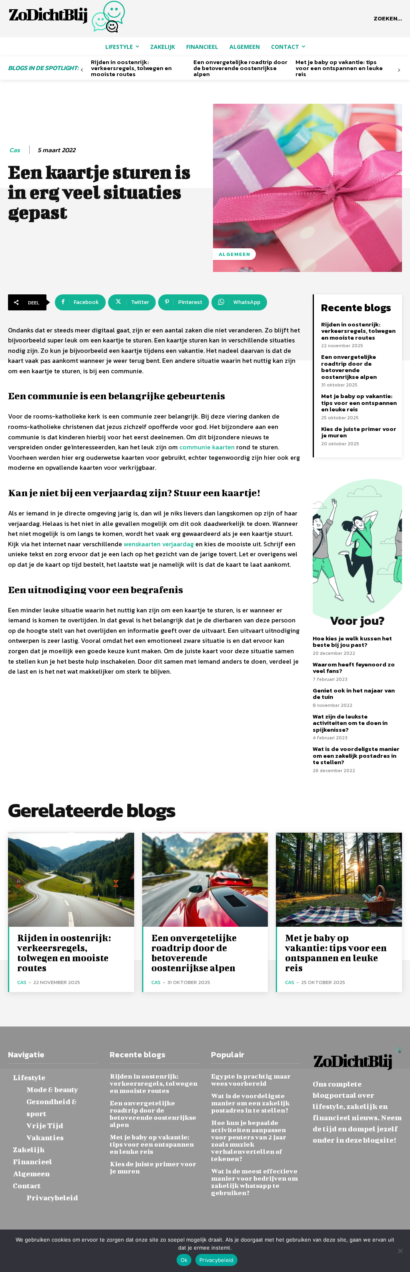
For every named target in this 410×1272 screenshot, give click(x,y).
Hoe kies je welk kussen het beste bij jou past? (352, 642)
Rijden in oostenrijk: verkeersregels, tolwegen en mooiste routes (131, 67)
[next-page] (399, 70)
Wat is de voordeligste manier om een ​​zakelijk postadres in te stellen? (356, 755)
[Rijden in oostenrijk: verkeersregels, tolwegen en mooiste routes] (71, 880)
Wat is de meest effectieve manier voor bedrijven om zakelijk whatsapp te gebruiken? (254, 1181)
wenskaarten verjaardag (159, 544)
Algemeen (234, 254)
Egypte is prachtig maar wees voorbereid (251, 1079)
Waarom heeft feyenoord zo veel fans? (354, 668)
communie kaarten (207, 447)
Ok (184, 1260)
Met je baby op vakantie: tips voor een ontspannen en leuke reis (339, 67)
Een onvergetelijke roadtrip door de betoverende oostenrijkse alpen (240, 67)
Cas (14, 150)
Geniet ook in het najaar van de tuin (354, 694)
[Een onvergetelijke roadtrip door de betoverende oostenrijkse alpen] (205, 880)
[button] (388, 18)
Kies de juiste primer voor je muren (358, 432)
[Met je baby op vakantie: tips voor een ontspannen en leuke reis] (339, 880)
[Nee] (400, 1251)
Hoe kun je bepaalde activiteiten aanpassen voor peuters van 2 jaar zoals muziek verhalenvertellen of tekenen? (248, 1140)
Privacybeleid (216, 1260)
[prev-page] (82, 70)
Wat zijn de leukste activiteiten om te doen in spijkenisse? (350, 723)
